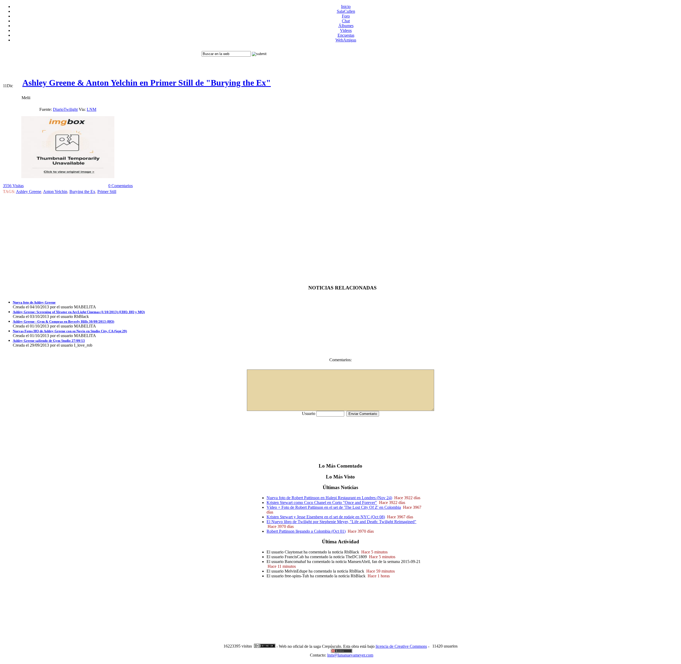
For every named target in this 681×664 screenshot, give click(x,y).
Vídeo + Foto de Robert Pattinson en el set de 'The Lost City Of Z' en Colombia (334, 507)
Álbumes (346, 25)
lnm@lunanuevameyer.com (350, 655)
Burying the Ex (82, 191)
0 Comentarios (120, 185)
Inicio (346, 6)
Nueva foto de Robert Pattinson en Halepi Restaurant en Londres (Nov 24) (329, 497)
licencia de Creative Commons (401, 646)
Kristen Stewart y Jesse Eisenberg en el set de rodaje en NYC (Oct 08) (326, 517)
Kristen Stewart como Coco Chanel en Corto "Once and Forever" (322, 502)
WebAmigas (345, 40)
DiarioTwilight (65, 109)
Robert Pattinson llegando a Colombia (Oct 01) (306, 531)
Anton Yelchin (55, 191)
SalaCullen (346, 11)
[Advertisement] (101, 59)
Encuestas (346, 35)
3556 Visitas (13, 185)
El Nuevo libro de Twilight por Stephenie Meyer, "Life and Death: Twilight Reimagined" (341, 521)
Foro (346, 16)
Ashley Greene (28, 191)
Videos (346, 30)
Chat (346, 21)
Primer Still (106, 191)
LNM (91, 109)
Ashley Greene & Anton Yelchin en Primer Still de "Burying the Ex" (146, 82)
